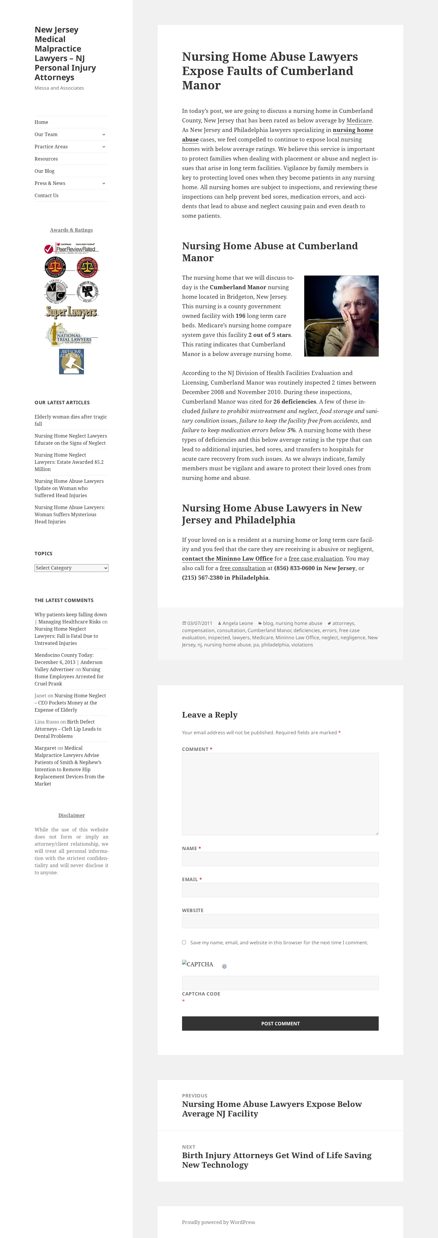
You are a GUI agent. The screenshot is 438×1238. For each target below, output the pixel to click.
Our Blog (45, 171)
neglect (329, 637)
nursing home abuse (299, 623)
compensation (198, 630)
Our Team (46, 134)
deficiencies (306, 630)
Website (193, 910)
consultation (231, 630)
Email (192, 879)
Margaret (45, 748)
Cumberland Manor (269, 630)
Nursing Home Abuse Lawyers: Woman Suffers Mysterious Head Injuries (70, 514)
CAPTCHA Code (201, 993)
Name (191, 848)
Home (41, 122)
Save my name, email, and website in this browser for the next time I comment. (279, 942)
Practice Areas (51, 146)
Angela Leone (238, 623)
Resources (46, 158)
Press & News (50, 183)
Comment (197, 749)
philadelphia (275, 644)
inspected (219, 637)
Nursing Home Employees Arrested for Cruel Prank (69, 676)
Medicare (359, 120)
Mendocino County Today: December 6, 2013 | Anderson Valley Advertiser (68, 662)
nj (200, 644)
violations (302, 644)
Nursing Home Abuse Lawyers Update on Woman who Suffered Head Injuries (69, 488)
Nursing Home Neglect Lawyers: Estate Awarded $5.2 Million (69, 462)
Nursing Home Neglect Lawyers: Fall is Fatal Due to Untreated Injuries (66, 636)
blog (268, 623)
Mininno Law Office (297, 637)
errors (329, 630)
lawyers (241, 637)
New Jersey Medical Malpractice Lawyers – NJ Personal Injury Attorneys (65, 53)
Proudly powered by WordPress (218, 1222)
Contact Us (46, 195)
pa (256, 644)
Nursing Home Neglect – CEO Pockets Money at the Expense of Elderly (70, 702)
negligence (353, 637)
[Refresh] (224, 964)
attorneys (343, 623)
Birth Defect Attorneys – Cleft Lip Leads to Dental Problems (68, 728)
